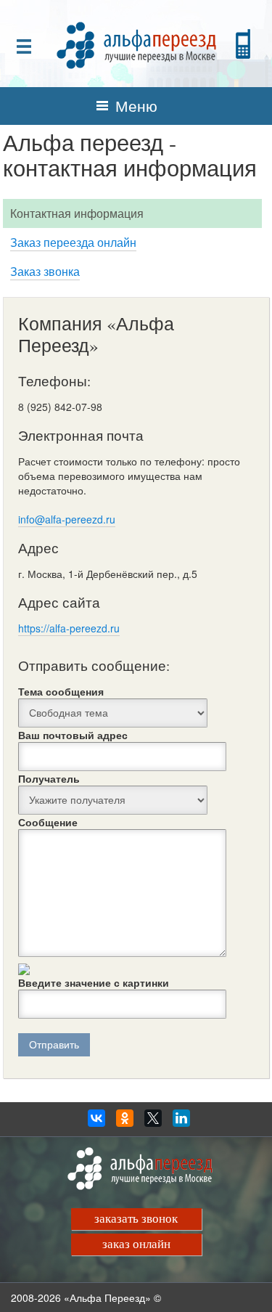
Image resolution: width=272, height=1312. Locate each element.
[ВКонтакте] (96, 1122)
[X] (153, 1122)
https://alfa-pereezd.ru (69, 628)
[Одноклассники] (124, 1122)
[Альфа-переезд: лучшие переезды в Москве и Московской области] (136, 43)
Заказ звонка (45, 271)
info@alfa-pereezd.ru (66, 519)
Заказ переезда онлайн (73, 242)
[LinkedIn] (181, 1122)
